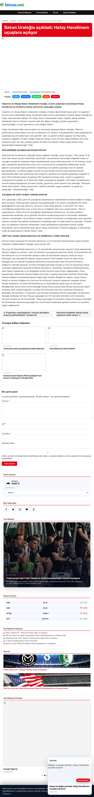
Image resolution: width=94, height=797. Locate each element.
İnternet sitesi (8, 443)
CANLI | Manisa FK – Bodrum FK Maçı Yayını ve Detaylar (26, 633)
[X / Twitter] (13, 509)
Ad (4, 424)
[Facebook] (6, 509)
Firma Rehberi (42, 12)
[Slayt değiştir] (42, 775)
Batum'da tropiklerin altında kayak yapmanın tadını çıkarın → (72, 313)
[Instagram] (20, 509)
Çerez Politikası (69, 12)
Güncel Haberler (24, 12)
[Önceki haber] (81, 526)
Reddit (46, 96)
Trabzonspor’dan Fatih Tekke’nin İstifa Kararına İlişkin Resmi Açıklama (31, 638)
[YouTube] (27, 509)
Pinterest (55, 96)
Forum (55, 12)
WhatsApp (36, 96)
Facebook (25, 96)
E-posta (6, 433)
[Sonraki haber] (86, 526)
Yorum (5, 401)
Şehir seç (10, 488)
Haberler (5, 21)
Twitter (16, 96)
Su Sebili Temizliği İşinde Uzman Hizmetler (21, 641)
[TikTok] (33, 509)
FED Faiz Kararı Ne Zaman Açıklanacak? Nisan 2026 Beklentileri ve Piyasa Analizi (35, 635)
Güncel (13, 21)
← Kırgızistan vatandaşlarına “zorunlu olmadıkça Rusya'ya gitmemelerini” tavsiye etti (26, 313)
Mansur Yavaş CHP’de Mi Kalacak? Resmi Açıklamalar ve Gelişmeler (30, 643)
